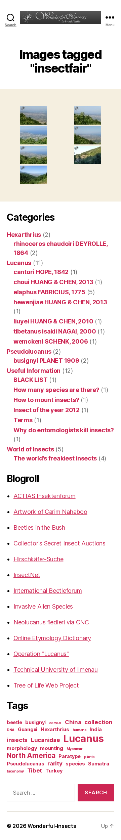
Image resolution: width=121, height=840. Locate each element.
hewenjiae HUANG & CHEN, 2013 (60, 302)
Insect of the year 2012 (46, 409)
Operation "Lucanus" (41, 653)
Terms (23, 420)
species (75, 763)
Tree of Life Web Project (46, 685)
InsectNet (26, 574)
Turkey (53, 770)
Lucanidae (45, 740)
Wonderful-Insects (52, 826)
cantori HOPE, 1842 (41, 271)
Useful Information (34, 370)
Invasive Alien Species (43, 606)
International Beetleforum (47, 590)
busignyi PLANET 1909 (46, 360)
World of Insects (30, 449)
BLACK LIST (30, 379)
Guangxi (27, 729)
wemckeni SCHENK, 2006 (50, 341)
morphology (22, 748)
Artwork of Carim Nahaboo (50, 511)
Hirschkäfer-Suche (38, 559)
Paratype (69, 756)
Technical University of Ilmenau (55, 669)
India (96, 729)
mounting (51, 748)
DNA (10, 730)
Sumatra (98, 763)
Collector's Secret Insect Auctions (59, 543)
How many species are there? (56, 389)
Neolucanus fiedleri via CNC (51, 622)
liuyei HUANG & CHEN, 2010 (53, 321)
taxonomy (15, 771)
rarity (54, 763)
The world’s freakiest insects (55, 458)
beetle (14, 722)
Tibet (34, 770)
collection (98, 722)
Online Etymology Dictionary (52, 638)
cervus (55, 723)
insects (17, 740)
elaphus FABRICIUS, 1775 (49, 292)
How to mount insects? (46, 399)
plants (89, 757)
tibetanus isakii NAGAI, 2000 (54, 331)
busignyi (35, 722)
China (73, 722)
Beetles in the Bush (39, 527)
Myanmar (75, 749)
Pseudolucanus (29, 351)
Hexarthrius (24, 234)
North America (31, 755)
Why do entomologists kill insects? (63, 430)
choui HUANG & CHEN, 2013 (53, 281)
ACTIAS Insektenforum (44, 495)
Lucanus (19, 262)
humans (80, 730)
